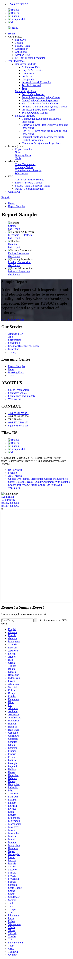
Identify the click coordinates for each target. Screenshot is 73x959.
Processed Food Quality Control (39, 109)
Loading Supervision (19, 262)
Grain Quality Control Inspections (40, 100)
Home (11, 33)
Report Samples (23, 149)
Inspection (20, 39)
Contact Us (14, 191)
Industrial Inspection (19, 271)
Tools (18, 158)
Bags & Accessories (32, 70)
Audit (11, 336)
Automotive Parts (31, 67)
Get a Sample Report (12, 319)
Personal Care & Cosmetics (36, 82)
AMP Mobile (15, 475)
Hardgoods (28, 79)
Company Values (24, 167)
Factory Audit (22, 45)
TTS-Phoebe (8, 499)
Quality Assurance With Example (52, 481)
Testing (19, 42)
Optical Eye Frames (18, 478)
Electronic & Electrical (20, 234)
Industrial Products (25, 115)
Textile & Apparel (31, 85)
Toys (24, 88)
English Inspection (18, 484)
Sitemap (12, 472)
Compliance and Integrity (28, 170)
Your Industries (16, 60)
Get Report (14, 228)
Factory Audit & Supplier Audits (32, 185)
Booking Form (23, 155)
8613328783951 (10, 502)
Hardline (12, 244)
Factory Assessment (18, 253)
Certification (21, 48)
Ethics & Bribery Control (28, 182)
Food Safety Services (33, 94)
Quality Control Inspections (29, 188)
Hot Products (15, 469)
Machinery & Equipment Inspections (41, 143)
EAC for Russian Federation (30, 57)
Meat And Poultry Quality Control (40, 103)
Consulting (21, 51)
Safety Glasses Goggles (20, 481)
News (18, 152)
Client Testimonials (25, 164)
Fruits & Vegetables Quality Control (41, 97)
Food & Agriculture (25, 91)
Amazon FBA (22, 54)
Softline (12, 225)
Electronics (28, 73)
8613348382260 (10, 505)
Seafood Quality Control (35, 112)
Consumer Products (25, 64)
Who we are (21, 173)
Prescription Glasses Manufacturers (49, 478)
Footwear (27, 76)
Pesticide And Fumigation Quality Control (44, 106)
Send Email (7, 496)
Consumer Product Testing (29, 179)
